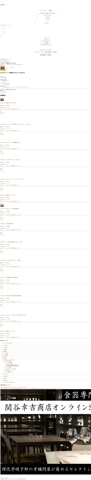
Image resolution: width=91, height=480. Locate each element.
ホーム (6, 4)
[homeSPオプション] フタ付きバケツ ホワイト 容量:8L (10, 260)
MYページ (48, 16)
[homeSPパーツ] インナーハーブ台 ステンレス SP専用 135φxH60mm (13, 315)
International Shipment (17, 388)
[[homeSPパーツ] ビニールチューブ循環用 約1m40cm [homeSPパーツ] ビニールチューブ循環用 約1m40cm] (2, 140)
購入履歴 (47, 17)
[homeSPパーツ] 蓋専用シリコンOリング (8, 195)
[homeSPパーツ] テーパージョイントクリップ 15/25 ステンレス (12, 179)
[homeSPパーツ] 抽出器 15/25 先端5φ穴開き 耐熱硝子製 (10, 295)
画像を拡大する (20, 64)
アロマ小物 (7, 372)
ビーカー (5, 345)
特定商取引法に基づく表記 (46, 44)
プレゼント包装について (26, 388)
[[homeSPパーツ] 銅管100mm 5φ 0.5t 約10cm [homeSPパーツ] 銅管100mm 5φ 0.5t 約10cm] (2, 100)
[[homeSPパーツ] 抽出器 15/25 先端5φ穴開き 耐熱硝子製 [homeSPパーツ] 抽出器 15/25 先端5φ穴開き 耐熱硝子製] (2, 293)
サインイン (46, 12)
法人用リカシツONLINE (57, 388)
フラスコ (5, 347)
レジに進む (2, 92)
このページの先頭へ (4, 477)
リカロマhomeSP (17, 87)
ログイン (39, 13)
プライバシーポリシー (46, 45)
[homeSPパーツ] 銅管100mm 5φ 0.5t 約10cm (8, 102)
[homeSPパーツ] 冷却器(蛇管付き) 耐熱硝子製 (8, 277)
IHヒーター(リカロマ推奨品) (10, 368)
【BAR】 (4, 378)
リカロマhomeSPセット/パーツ (13, 364)
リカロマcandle (8, 367)
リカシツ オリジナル (7, 343)
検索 (50, 10)
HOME (2, 58)
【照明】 (5, 380)
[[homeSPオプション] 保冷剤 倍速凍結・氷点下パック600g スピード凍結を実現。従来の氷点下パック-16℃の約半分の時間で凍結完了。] (2, 239)
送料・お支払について (9, 388)
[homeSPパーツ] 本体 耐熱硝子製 (6, 223)
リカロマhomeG (8, 362)
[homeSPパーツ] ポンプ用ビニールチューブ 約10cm (10, 159)
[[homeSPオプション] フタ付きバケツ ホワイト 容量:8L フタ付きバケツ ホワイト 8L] (2, 258)
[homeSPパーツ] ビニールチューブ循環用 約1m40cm (10, 142)
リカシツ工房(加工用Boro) (8, 382)
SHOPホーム (46, 38)
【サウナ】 (5, 374)
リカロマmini (8, 361)
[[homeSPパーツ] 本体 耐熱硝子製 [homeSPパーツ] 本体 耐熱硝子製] (2, 221)
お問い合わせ (46, 23)
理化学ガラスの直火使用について (11, 387)
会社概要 (46, 43)
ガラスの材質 (2, 387)
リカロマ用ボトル (8, 371)
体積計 (4, 357)
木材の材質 (24, 387)
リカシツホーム (47, 37)
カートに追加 (2, 91)
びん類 (4, 349)
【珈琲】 (5, 376)
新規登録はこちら (54, 13)
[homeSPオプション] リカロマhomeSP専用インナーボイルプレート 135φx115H (15, 124)
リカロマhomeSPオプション (26, 87)
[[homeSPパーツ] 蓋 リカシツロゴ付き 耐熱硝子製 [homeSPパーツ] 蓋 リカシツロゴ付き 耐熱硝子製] (2, 206)
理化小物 (5, 355)
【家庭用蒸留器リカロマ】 (8, 87)
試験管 (4, 351)
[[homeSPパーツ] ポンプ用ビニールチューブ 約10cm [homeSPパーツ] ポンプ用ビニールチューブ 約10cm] (2, 157)
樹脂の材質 (20, 387)
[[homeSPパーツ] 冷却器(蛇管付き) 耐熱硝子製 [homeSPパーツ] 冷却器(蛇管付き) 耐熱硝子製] (2, 275)
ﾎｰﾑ (9, 4)
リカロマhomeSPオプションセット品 (12, 366)
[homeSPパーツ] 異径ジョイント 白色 (7, 331)
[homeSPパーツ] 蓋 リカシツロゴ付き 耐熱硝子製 (9, 208)
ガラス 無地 (5, 353)
